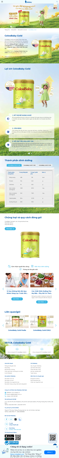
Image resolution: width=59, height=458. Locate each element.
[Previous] (3, 289)
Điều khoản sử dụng (10, 369)
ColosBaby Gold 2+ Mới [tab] (14, 165)
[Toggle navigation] (2, 2)
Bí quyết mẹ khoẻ (35, 378)
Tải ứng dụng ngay (52, 441)
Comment (6, 424)
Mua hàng (7, 367)
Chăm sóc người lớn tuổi (37, 382)
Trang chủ (7, 29)
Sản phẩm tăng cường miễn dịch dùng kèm (16, 384)
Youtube (11, 419)
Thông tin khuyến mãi (10, 366)
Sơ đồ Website (8, 373)
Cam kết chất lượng (36, 367)
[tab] (19, 266)
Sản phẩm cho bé (9, 380)
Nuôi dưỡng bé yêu (35, 380)
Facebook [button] (6, 419)
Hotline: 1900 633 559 (15, 429)
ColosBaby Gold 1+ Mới (29, 165)
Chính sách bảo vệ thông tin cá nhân (14, 371)
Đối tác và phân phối (36, 371)
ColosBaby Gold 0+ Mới (45, 165)
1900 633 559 (14, 396)
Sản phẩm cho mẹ (9, 378)
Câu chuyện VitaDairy (36, 366)
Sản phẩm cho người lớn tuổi (12, 382)
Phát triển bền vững (36, 369)
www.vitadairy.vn (15, 392)
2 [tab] (31, 153)
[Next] (55, 289)
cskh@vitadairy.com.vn (16, 394)
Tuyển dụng (34, 373)
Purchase (6, 429)
